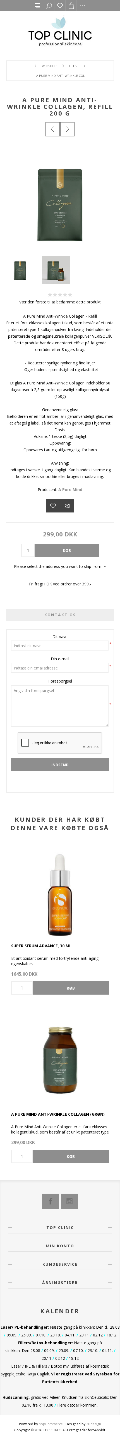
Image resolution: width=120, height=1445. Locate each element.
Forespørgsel (60, 681)
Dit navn (60, 636)
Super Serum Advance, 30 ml (41, 945)
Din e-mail (60, 658)
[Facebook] (50, 1201)
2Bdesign (93, 1424)
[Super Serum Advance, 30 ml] (60, 889)
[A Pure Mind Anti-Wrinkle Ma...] (67, 129)
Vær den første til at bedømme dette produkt (60, 302)
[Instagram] (69, 1201)
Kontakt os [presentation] (60, 614)
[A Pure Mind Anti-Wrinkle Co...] (52, 129)
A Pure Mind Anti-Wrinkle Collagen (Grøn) (58, 1114)
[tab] (60, 615)
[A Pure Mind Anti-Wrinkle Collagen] (60, 1057)
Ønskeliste (60, 5)
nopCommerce (51, 1424)
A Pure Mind (70, 489)
